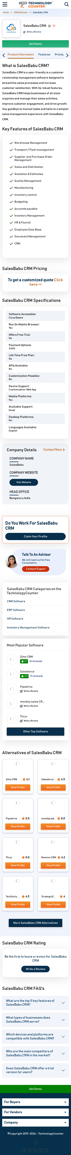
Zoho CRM (26, 656)
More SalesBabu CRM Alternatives (35, 922)
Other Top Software (35, 731)
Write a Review (33, 32)
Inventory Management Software (28, 627)
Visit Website (23, 482)
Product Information (21, 54)
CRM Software (21, 12)
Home (6, 12)
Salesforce (27, 671)
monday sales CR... (32, 701)
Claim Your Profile (35, 536)
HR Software (15, 618)
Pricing (59, 54)
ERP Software (16, 610)
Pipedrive (26, 686)
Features (44, 54)
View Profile (18, 787)
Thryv (23, 716)
